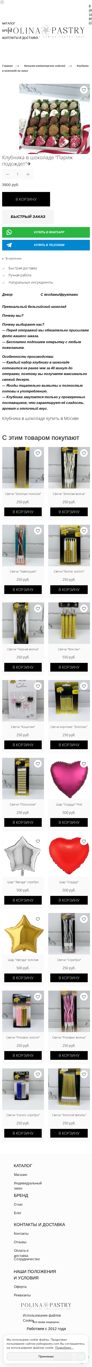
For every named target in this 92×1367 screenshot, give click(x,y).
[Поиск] (89, 32)
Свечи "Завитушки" (23, 571)
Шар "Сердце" (69, 882)
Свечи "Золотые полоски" (23, 494)
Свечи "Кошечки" (23, 727)
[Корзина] (89, 54)
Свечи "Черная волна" (23, 649)
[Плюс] (28, 174)
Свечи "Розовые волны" (69, 1037)
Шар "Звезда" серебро (23, 882)
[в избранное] (84, 90)
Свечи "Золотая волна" (69, 494)
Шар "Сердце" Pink (69, 804)
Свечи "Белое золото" (69, 571)
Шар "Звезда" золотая (23, 960)
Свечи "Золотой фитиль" (69, 1115)
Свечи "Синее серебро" (23, 1115)
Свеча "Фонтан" (69, 649)
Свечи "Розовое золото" (23, 1037)
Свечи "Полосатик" (23, 804)
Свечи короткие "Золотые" (69, 727)
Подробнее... (64, 1347)
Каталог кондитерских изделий (44, 65)
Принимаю (46, 1356)
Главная (7, 65)
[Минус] (7, 174)
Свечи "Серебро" (69, 960)
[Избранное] (89, 43)
